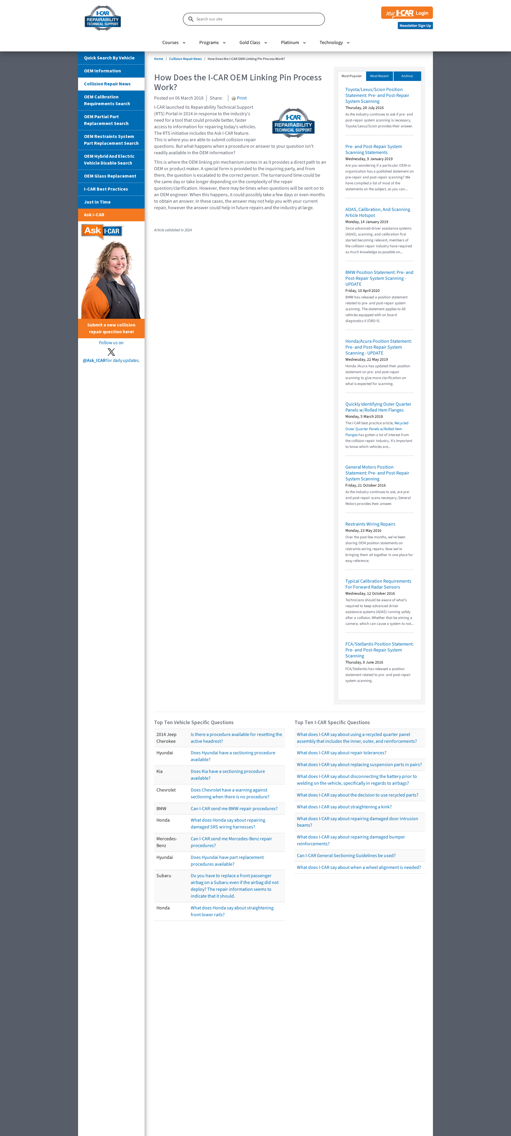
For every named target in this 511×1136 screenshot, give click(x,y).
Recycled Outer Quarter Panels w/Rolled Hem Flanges (376, 429)
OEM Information (102, 71)
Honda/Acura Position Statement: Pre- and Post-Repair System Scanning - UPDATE (378, 347)
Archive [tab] (407, 76)
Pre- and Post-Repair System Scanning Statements (373, 149)
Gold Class (250, 42)
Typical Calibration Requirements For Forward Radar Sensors (378, 584)
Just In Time (97, 202)
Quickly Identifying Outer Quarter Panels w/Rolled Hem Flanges (378, 407)
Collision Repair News (107, 84)
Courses (170, 42)
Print (241, 98)
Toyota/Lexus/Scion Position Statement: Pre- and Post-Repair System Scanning (377, 95)
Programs (209, 42)
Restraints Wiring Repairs (370, 524)
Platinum (290, 42)
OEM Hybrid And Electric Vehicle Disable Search (109, 159)
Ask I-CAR (94, 215)
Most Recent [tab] (379, 76)
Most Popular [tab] (352, 76)
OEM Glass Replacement (110, 176)
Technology (331, 42)
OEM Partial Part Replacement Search (106, 120)
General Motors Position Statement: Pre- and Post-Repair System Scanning (377, 473)
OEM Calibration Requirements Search (107, 100)
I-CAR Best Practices (106, 189)
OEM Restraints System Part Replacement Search (111, 140)
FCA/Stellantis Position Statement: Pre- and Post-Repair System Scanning (379, 650)
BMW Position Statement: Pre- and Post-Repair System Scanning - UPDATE (379, 278)
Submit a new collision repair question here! (111, 328)
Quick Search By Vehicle (109, 58)
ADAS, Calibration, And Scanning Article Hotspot (377, 212)
